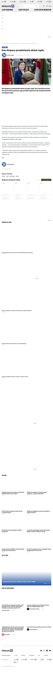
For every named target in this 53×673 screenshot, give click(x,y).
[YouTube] (50, 650)
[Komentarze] (2, 18)
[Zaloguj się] (44, 6)
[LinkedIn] (47, 650)
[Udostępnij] (2, 29)
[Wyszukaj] (36, 6)
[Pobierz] (2, 25)
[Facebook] (41, 650)
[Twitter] (44, 650)
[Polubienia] (2, 15)
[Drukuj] (2, 22)
